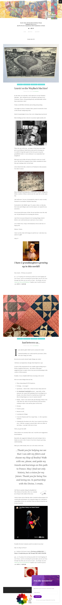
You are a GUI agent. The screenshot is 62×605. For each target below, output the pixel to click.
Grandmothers (34, 84)
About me (30, 31)
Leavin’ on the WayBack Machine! (31, 88)
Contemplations (27, 84)
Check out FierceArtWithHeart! (22, 282)
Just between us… (31, 342)
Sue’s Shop (37, 31)
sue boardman (36, 91)
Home (25, 31)
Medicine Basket (41, 84)
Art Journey (20, 84)
